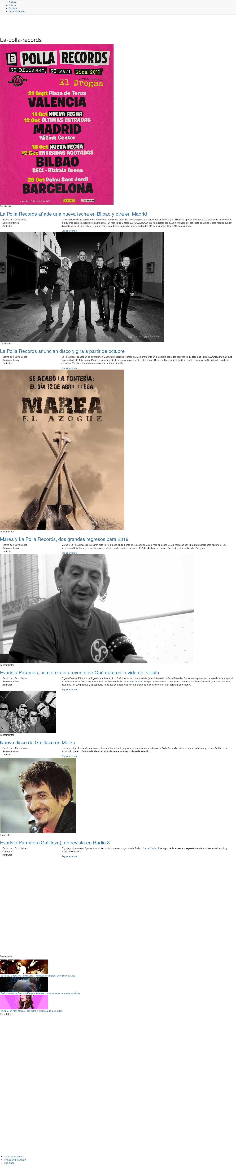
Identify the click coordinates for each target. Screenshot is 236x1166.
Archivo (13, 1)
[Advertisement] (78, 25)
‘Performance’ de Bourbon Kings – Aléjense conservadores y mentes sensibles (40, 993)
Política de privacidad (15, 1159)
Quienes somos (17, 11)
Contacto (13, 8)
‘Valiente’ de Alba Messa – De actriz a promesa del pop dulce (31, 1010)
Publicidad (9, 1162)
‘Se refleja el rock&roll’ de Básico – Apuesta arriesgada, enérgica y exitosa (37, 975)
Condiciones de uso (14, 1156)
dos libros (135, 681)
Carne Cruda (149, 848)
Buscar (12, 5)
